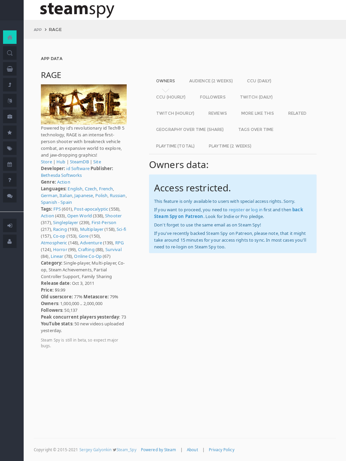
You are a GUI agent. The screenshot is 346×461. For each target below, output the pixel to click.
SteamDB (79, 162)
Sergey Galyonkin (95, 449)
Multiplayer (91, 229)
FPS (57, 209)
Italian (65, 195)
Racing (60, 229)
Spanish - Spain (56, 202)
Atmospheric (54, 243)
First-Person (104, 222)
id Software (77, 168)
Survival (113, 249)
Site (97, 162)
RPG (119, 243)
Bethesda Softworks (61, 175)
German (49, 195)
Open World (79, 216)
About (192, 449)
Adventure (91, 243)
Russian (118, 195)
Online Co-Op (88, 256)
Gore (84, 236)
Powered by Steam (158, 449)
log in (257, 210)
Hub (60, 162)
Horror (60, 249)
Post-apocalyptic (91, 209)
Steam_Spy (127, 449)
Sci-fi (121, 229)
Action (63, 182)
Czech (91, 189)
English (75, 189)
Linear (57, 256)
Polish (101, 195)
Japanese (83, 195)
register (237, 210)
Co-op (59, 236)
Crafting (86, 249)
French (106, 189)
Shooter (113, 216)
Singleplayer (65, 222)
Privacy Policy (221, 449)
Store (46, 162)
